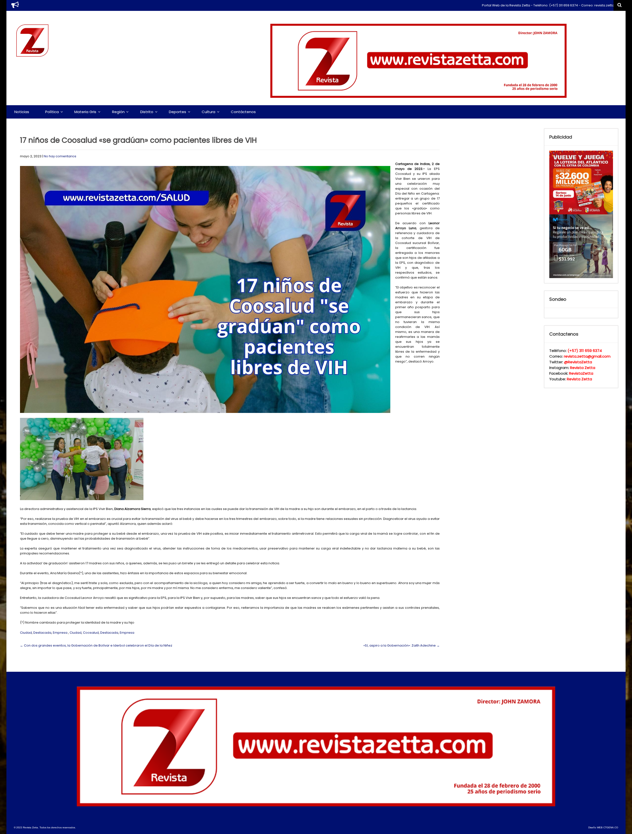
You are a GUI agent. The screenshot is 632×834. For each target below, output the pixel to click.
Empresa (60, 632)
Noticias (21, 111)
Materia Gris (85, 111)
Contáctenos (243, 111)
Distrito (146, 111)
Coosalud (91, 632)
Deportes (177, 111)
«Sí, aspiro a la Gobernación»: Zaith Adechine (401, 645)
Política (52, 111)
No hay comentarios (60, 156)
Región (118, 111)
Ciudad (26, 632)
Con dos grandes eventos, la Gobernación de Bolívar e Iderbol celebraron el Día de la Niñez (96, 645)
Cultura (208, 111)
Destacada (42, 632)
